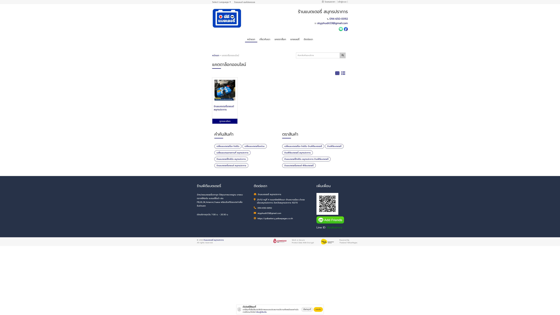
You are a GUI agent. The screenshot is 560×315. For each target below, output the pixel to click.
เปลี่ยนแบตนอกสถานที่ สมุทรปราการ (232, 152)
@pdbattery (334, 227)
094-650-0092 (338, 19)
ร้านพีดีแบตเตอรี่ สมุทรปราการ (297, 152)
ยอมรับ (318, 309)
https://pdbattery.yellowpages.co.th (275, 218)
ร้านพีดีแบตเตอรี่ (334, 146)
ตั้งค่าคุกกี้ (307, 309)
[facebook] (346, 29)
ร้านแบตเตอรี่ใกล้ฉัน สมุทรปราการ (231, 159)
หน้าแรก (215, 55)
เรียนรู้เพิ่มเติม (261, 312)
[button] (264, 38)
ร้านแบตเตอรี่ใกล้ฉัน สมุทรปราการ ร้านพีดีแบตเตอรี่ (306, 159)
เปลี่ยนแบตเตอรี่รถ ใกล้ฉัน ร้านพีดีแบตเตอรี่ (303, 146)
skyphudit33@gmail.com (332, 23)
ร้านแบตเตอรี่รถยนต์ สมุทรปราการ (231, 165)
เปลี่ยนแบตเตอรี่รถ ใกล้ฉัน (228, 146)
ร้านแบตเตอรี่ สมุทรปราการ (214, 240)
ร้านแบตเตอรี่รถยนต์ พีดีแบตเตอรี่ (299, 165)
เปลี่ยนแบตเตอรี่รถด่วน (255, 146)
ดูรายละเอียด (224, 121)
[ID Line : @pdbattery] (341, 29)
